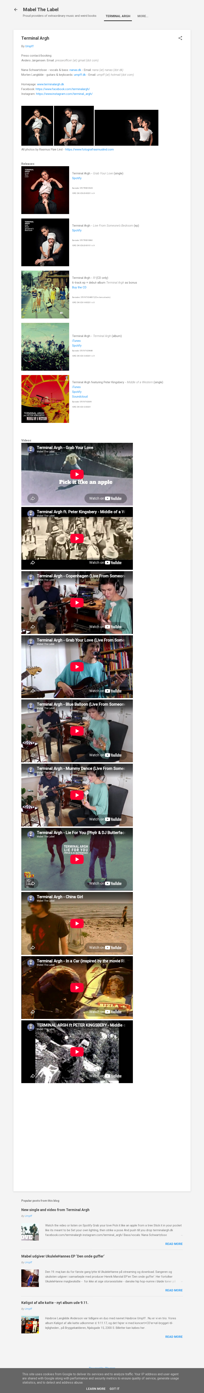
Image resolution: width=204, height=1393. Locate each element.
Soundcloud (80, 396)
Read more (174, 1244)
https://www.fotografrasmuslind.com (89, 149)
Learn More (96, 1389)
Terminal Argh (118, 16)
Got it (115, 1389)
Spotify (76, 178)
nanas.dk (75, 70)
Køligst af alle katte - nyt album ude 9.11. (54, 1303)
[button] (180, 38)
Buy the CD (79, 287)
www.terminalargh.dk (50, 84)
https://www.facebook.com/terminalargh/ (63, 89)
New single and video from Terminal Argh (55, 1210)
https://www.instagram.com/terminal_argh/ (64, 94)
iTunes (76, 341)
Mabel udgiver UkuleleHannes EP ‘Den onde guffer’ (62, 1256)
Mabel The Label (41, 9)
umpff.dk (80, 75)
